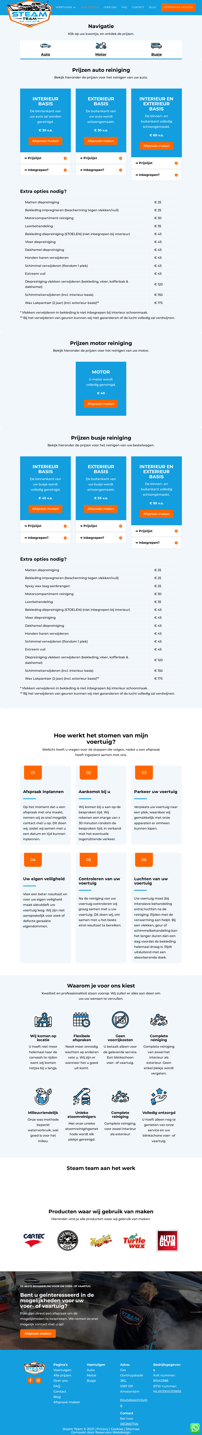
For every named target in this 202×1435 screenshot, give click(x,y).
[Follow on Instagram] (38, 1380)
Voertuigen (64, 7)
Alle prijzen (89, 7)
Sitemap (132, 1429)
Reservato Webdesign (113, 1432)
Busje (91, 1381)
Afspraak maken (178, 7)
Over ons (110, 7)
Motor (91, 1375)
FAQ (124, 7)
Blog (152, 7)
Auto (91, 1370)
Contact (138, 7)
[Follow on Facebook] (30, 1380)
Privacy (102, 1429)
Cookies (117, 1429)
